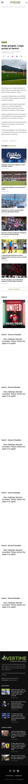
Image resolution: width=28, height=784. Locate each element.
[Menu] (2, 2)
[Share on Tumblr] (21, 56)
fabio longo (5, 141)
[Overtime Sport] (15, 2)
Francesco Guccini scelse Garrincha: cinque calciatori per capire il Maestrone (18, 757)
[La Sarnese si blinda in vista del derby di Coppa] (14, 178)
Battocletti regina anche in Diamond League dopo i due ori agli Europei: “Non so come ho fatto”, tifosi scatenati (18, 692)
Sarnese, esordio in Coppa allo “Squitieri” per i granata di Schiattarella (13, 233)
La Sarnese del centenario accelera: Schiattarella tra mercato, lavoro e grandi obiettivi (13, 257)
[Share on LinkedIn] (17, 56)
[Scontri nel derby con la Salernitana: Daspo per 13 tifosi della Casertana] (14, 271)
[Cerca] (26, 2)
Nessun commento (16, 51)
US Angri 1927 (13, 141)
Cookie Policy (18, 775)
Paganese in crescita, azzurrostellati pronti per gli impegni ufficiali (12, 210)
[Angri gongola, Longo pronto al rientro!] (14, 72)
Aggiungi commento (14, 289)
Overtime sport (4, 7)
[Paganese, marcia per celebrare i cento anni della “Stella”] (14, 156)
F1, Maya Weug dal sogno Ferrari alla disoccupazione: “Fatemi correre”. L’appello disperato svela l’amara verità (18, 746)
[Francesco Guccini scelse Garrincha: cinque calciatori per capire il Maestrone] (5, 757)
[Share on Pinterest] (12, 56)
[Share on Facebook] (3, 56)
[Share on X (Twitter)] (8, 56)
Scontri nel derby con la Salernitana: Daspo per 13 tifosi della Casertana (12, 280)
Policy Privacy (9, 775)
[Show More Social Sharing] (25, 56)
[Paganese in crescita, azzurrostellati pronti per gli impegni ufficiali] (14, 201)
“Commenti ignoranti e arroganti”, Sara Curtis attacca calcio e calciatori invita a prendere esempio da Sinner (18, 717)
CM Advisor (20, 779)
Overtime (11, 7)
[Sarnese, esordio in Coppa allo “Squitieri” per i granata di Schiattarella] (14, 224)
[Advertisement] (14, 24)
